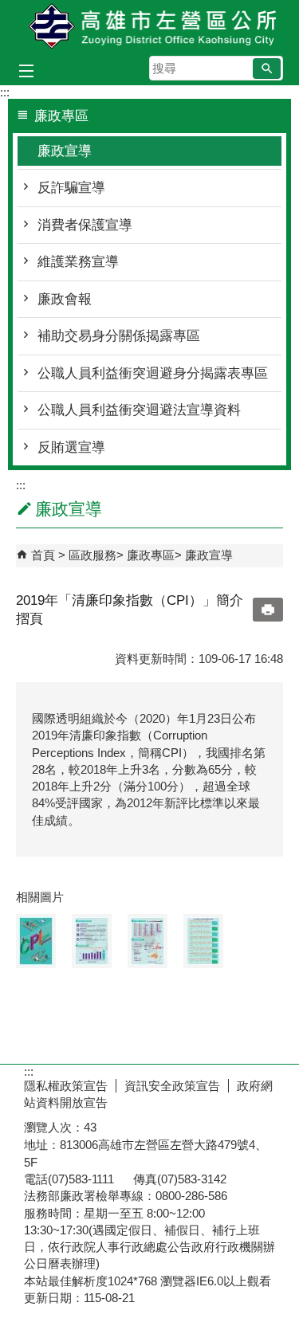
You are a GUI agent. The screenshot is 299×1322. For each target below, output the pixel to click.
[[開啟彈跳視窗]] (36, 941)
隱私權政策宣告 (66, 1086)
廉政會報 (64, 299)
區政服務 (92, 555)
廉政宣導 (64, 151)
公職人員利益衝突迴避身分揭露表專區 (152, 373)
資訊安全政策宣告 (172, 1086)
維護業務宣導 (78, 261)
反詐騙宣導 (71, 187)
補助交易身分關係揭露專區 (118, 335)
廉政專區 (151, 555)
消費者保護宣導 (84, 225)
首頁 (43, 555)
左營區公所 (150, 26)
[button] (267, 68)
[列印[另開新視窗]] (268, 610)
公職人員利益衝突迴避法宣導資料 (139, 410)
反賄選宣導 (71, 447)
